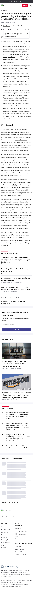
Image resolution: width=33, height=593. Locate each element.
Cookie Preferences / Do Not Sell (11, 586)
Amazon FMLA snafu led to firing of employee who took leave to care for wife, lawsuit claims (16, 395)
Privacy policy (5, 584)
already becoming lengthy (13, 195)
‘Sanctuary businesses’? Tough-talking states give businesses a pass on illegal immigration (15, 259)
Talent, (20, 301)
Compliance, (13, 301)
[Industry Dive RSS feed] (13, 516)
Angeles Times (10, 57)
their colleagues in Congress (20, 205)
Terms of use (14, 584)
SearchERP (18, 552)
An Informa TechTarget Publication (16, 1)
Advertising (18, 528)
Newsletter (4, 535)
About (3, 527)
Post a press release (13, 502)
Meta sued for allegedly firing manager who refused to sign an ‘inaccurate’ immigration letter (17, 415)
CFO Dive (18, 546)
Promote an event (20, 539)
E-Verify (14, 185)
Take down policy (24, 584)
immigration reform (21, 140)
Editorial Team (5, 529)
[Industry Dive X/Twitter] (10, 516)
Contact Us (4, 532)
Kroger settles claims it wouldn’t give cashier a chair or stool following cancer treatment (18, 438)
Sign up (25, 5)
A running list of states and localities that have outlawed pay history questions (15, 364)
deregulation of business (8, 142)
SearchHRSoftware (20, 554)
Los (4, 57)
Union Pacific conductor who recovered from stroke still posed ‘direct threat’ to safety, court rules (17, 427)
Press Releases (5, 542)
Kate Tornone (6, 291)
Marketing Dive (19, 549)
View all (4, 502)
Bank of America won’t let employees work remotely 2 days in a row (16, 448)
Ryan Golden (6, 26)
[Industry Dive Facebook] (6, 516)
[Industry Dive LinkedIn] (2, 516)
